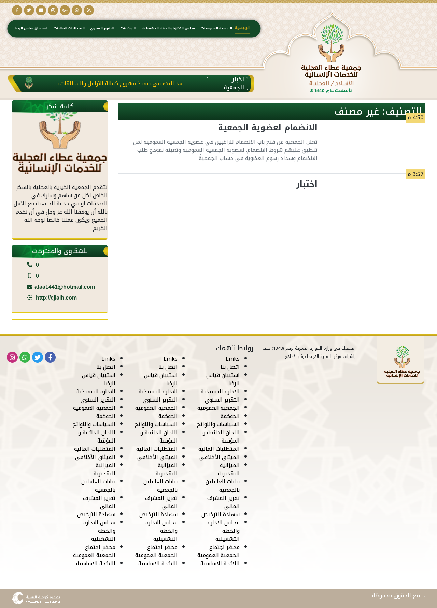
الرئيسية (242, 27)
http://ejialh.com (55, 298)
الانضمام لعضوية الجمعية (268, 127)
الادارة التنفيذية (220, 391)
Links (233, 358)
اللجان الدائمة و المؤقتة (221, 436)
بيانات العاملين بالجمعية (223, 485)
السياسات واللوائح (218, 424)
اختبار (307, 184)
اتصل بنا (230, 367)
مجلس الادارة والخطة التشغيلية (168, 28)
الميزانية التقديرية (229, 469)
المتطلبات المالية (70, 28)
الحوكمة (129, 28)
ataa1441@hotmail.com (64, 287)
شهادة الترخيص (220, 514)
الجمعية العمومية (217, 28)
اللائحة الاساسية (220, 563)
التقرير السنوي (102, 28)
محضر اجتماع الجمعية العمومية (218, 551)
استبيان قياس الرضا (31, 28)
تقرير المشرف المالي (223, 502)
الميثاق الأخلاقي (219, 457)
